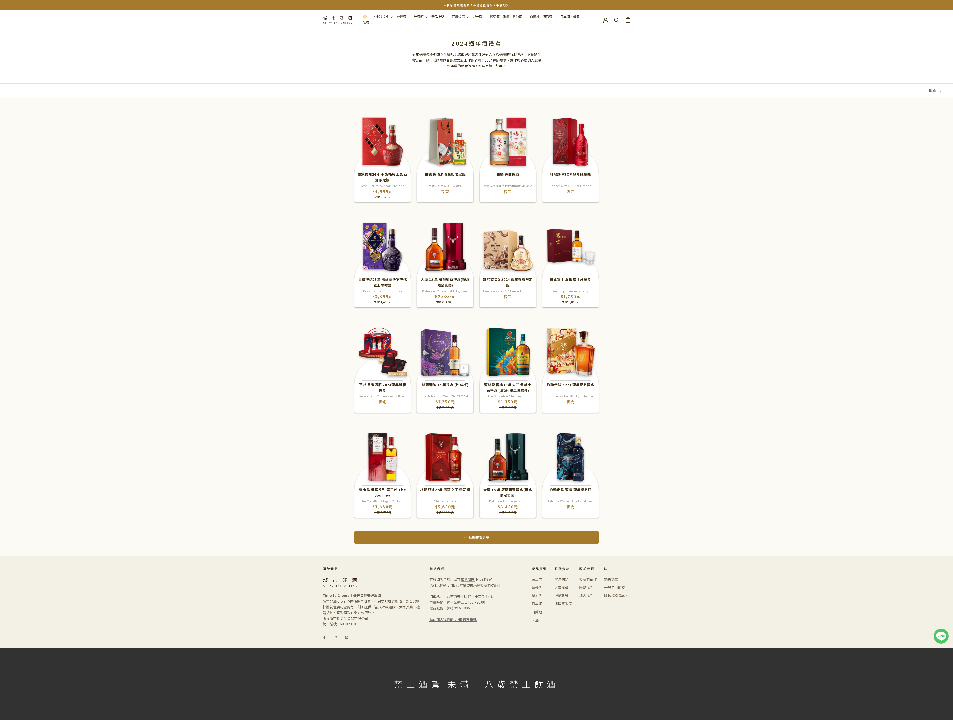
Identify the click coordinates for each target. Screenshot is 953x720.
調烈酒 (537, 595)
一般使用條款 (614, 587)
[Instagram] (335, 637)
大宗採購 (561, 587)
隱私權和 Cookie (617, 595)
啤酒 (535, 620)
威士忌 (537, 579)
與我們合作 (588, 579)
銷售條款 (611, 579)
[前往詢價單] (628, 20)
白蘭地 (537, 611)
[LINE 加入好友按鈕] (941, 631)
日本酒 (537, 603)
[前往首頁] (337, 20)
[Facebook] (324, 637)
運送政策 (561, 595)
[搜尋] (616, 19)
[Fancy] (346, 637)
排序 (933, 90)
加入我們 (586, 595)
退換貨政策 (563, 603)
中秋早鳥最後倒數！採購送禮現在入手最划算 (476, 5)
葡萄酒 (537, 587)
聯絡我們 (586, 587)
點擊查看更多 (479, 537)
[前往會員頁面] (605, 19)
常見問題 (561, 579)
